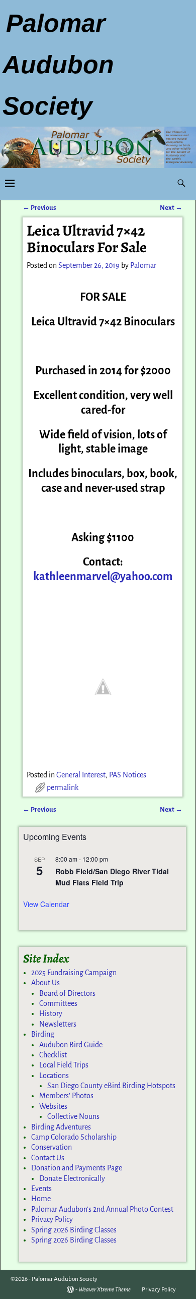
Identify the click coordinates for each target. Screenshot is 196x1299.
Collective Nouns (73, 1116)
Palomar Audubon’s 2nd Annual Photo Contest (102, 1209)
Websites (53, 1106)
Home (41, 1199)
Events (41, 1188)
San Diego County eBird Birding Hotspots (111, 1086)
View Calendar (46, 904)
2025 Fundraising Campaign (74, 973)
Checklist (53, 1055)
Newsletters (57, 1024)
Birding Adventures (61, 1127)
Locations (54, 1075)
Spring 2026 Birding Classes (74, 1230)
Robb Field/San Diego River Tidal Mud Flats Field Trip (112, 877)
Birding (42, 1034)
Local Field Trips (63, 1065)
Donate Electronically (72, 1178)
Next (171, 207)
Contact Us (47, 1158)
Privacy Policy (52, 1219)
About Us (45, 983)
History (50, 1013)
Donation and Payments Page (76, 1168)
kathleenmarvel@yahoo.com (102, 577)
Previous (39, 207)
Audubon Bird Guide (71, 1045)
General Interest (81, 775)
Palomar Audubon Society (64, 1279)
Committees (58, 1003)
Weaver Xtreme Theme (104, 1289)
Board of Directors (67, 993)
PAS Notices (127, 775)
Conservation (51, 1147)
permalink (62, 787)
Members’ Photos (66, 1096)
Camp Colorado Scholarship (74, 1137)
